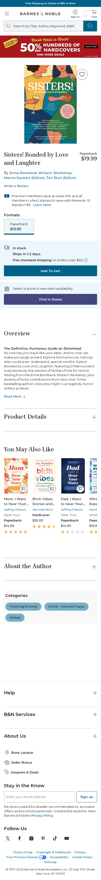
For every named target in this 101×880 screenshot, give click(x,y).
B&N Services (19, 714)
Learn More (42, 205)
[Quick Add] (23, 489)
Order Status (21, 762)
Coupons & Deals (25, 772)
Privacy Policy (42, 815)
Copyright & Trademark (53, 852)
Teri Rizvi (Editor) (61, 178)
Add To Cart (50, 271)
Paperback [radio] (19, 226)
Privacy (80, 852)
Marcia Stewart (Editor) (24, 178)
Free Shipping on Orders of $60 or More (50, 3)
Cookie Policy (82, 857)
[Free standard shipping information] (86, 260)
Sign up (86, 797)
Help (9, 693)
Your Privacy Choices (22, 857)
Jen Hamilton (42, 509)
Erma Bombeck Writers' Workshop (41, 173)
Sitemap (50, 862)
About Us (15, 736)
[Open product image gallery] (50, 104)
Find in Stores (50, 299)
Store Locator (22, 753)
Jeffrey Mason (15, 509)
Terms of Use (22, 852)
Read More (12, 396)
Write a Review (16, 186)
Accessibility (59, 857)
